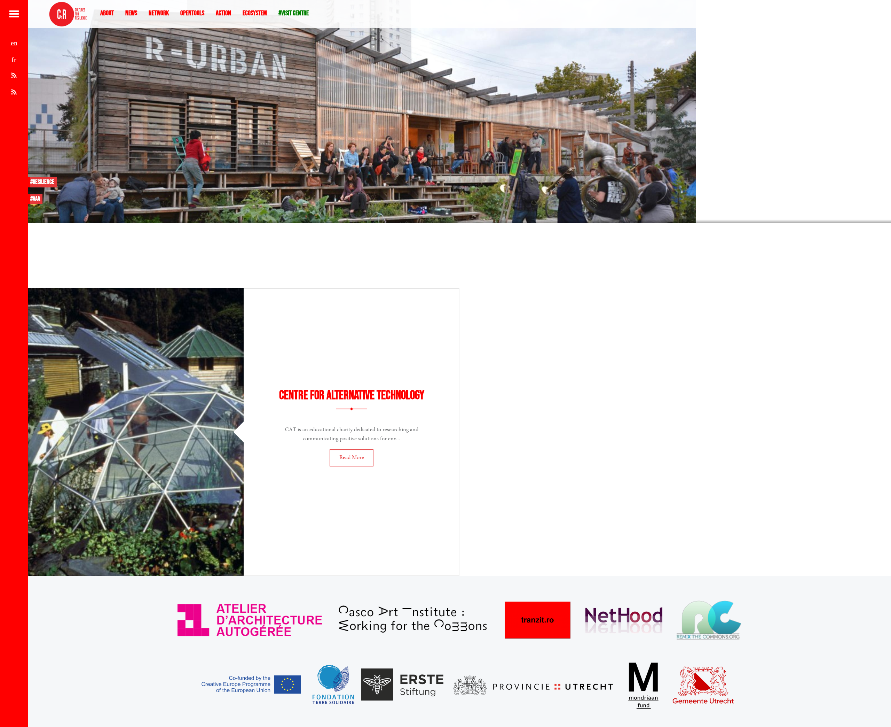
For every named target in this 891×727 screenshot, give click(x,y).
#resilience (42, 182)
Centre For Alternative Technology (351, 395)
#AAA (35, 199)
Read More (351, 458)
